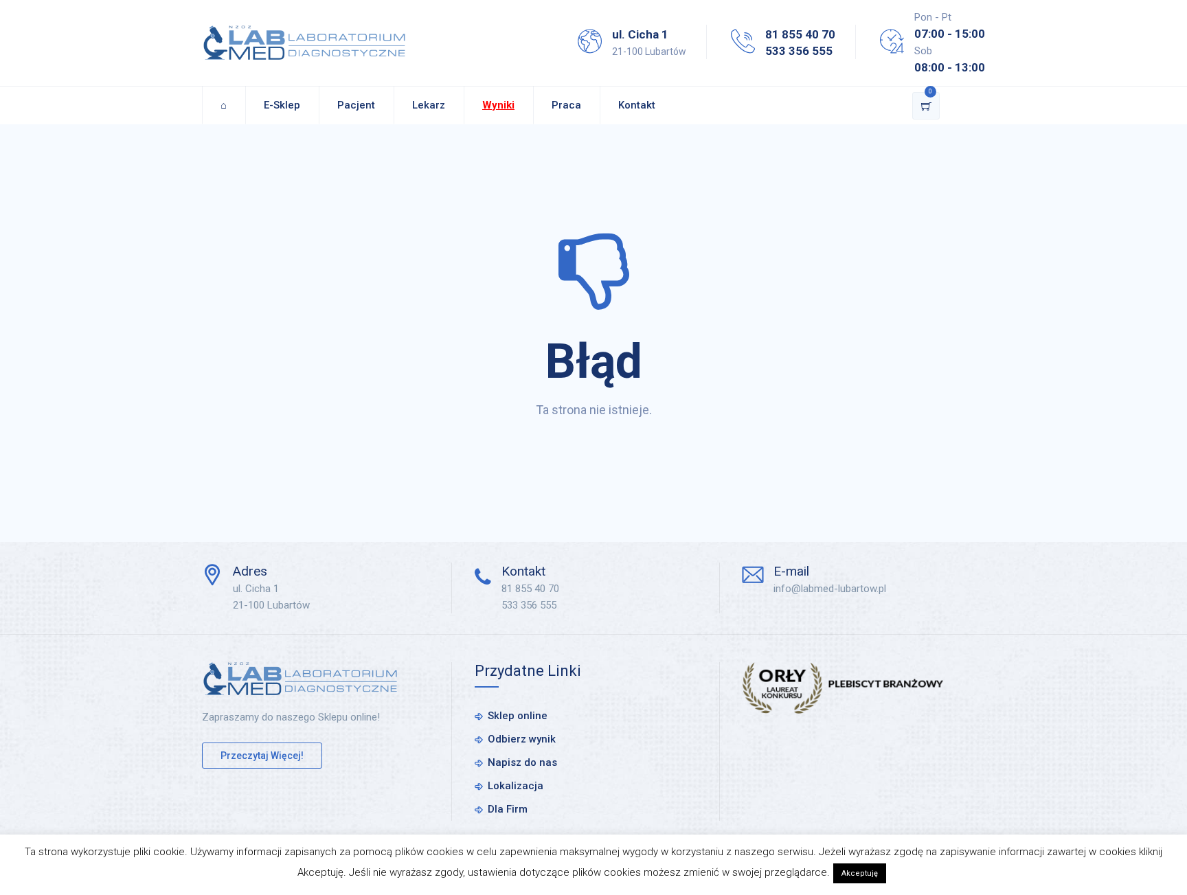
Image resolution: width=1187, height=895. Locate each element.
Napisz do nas (522, 762)
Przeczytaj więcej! (262, 755)
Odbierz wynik (522, 739)
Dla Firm (508, 809)
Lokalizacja (515, 786)
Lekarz (428, 105)
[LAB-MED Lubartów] (304, 43)
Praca (566, 105)
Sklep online (517, 716)
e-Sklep (282, 105)
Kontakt (636, 105)
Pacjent (356, 105)
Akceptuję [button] (859, 873)
